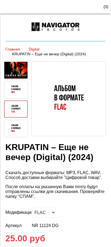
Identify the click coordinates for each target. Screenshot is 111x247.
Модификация (17, 212)
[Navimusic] (55, 33)
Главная (12, 49)
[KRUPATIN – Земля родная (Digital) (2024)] (69, 99)
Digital (34, 49)
